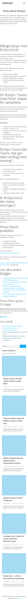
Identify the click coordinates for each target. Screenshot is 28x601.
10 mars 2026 (15, 386)
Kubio (18, 598)
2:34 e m (21, 544)
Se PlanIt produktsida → (10, 330)
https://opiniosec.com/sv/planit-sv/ (10, 253)
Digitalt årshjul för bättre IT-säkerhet (14, 336)
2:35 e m (21, 386)
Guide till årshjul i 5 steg (10, 328)
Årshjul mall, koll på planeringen (12, 326)
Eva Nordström (7, 386)
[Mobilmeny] (24, 3)
